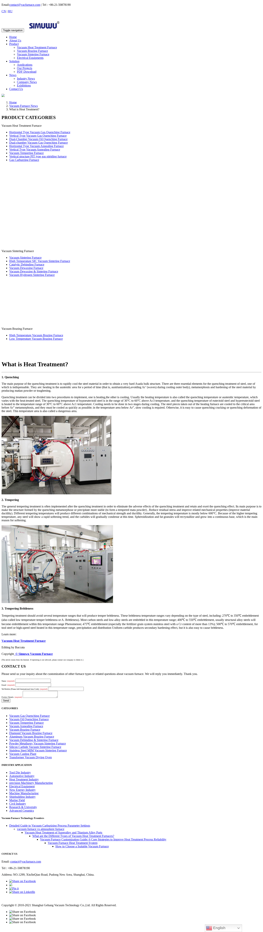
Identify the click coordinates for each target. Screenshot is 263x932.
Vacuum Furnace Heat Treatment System (72, 843)
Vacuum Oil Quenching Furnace (29, 719)
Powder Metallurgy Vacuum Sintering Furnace (37, 743)
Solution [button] (14, 61)
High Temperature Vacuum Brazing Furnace (36, 335)
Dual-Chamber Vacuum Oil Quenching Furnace (38, 139)
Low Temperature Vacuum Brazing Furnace (36, 338)
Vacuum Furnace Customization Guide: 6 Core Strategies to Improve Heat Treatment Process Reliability (103, 839)
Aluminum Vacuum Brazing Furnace (31, 736)
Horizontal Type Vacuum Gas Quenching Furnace (39, 132)
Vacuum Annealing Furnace (26, 726)
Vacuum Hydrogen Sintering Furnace (32, 275)
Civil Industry (17, 803)
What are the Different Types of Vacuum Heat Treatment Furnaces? (73, 836)
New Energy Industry (22, 789)
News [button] (12, 75)
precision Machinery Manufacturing (31, 783)
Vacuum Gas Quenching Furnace (29, 715)
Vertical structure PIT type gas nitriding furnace (38, 156)
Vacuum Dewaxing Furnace (26, 268)
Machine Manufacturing (24, 793)
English (218, 928)
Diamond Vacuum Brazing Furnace (30, 733)
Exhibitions (24, 85)
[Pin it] (14, 888)
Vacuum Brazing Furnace (32, 50)
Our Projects (24, 68)
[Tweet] (10, 885)
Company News (27, 82)
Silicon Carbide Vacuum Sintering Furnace (35, 747)
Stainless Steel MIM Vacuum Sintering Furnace (38, 750)
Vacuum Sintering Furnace (33, 54)
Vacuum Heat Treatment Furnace (37, 47)
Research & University (23, 807)
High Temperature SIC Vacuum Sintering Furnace (39, 261)
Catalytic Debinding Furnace (26, 264)
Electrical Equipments (30, 57)
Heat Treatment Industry (24, 779)
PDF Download (26, 71)
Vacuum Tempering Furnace (26, 153)
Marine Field (17, 800)
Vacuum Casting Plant (22, 753)
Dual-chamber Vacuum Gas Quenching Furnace (38, 142)
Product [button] (14, 44)
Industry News (26, 78)
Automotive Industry (21, 776)
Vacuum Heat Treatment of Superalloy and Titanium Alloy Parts (63, 832)
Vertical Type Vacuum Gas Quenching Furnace (38, 135)
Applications (24, 64)
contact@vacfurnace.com (24, 4)
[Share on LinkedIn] (22, 892)
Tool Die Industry (20, 772)
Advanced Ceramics (21, 810)
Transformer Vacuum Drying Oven (30, 757)
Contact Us (16, 89)
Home (13, 37)
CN (4, 11)
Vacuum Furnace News (23, 105)
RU (10, 11)
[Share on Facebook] (22, 881)
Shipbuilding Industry (22, 796)
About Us (15, 40)
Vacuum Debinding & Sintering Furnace (33, 740)
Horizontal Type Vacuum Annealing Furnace (36, 146)
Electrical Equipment (22, 786)
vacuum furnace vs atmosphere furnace (40, 829)
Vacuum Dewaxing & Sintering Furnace (33, 271)
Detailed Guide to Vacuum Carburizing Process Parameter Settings (49, 825)
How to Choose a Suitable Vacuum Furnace (82, 846)
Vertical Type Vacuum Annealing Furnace (34, 149)
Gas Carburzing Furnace (24, 160)
